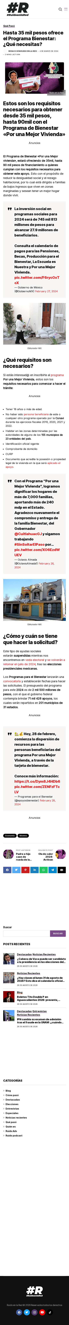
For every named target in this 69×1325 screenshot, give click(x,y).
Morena (23, 835)
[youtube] (42, 1312)
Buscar (7, 927)
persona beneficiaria (36, 414)
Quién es (11, 1126)
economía (10, 835)
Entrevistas (12, 1108)
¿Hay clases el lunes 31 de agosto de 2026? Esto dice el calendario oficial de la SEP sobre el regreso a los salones (40, 982)
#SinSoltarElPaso (29, 544)
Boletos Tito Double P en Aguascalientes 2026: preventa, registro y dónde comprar (37, 1000)
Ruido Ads (11, 1131)
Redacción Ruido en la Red (23, 51)
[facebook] (19, 1312)
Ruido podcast (14, 1135)
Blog (8, 1090)
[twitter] (27, 1312)
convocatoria (12, 681)
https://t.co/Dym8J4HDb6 (37, 781)
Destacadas (13, 1099)
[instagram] (34, 1312)
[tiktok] (50, 1312)
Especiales (12, 1113)
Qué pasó (11, 1122)
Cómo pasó (12, 1095)
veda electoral (34, 660)
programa (57, 375)
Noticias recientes (16, 1117)
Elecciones (12, 1104)
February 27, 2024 (46, 291)
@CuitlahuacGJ (28, 534)
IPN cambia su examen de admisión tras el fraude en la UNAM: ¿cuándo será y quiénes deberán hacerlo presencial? (39, 1024)
